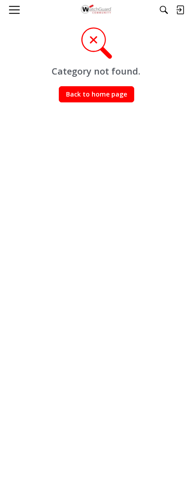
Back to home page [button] (96, 94)
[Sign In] (180, 10)
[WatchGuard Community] (97, 10)
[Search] (164, 10)
